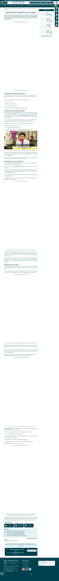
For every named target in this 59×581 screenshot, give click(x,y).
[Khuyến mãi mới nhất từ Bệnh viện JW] (2, 574)
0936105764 (17, 566)
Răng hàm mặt (25, 564)
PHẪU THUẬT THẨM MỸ (11, 5)
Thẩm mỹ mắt (25, 8)
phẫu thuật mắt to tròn (9, 17)
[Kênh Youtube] (23, 569)
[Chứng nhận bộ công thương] (26, 574)
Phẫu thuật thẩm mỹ (19, 8)
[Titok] (26, 569)
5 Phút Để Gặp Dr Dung (31, 550)
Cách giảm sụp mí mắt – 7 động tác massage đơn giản (15, 533)
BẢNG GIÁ (52, 5)
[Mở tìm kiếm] (56, 5)
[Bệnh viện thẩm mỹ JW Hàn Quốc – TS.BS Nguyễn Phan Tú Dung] (3, 3)
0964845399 (12, 566)
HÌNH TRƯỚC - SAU (44, 5)
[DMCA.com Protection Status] (34, 574)
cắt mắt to (7, 540)
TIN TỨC (37, 5)
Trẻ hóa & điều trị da (26, 566)
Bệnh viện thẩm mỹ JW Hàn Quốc (9, 8)
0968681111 (7, 566)
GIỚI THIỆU (3, 5)
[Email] (30, 569)
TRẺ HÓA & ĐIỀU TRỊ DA (30, 5)
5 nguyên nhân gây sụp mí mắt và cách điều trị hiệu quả (16, 534)
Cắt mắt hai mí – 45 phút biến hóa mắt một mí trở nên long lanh (17, 535)
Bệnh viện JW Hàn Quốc (42, 561)
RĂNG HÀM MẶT (20, 5)
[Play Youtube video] (20, 140)
